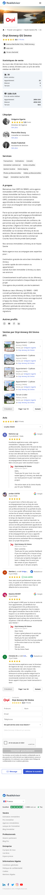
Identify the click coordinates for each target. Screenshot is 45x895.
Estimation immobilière (11, 817)
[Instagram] (4, 323)
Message (13, 771)
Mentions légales (9, 874)
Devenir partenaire (9, 838)
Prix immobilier (8, 820)
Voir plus (14, 127)
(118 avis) (21, 39)
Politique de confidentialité (12, 868)
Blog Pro (6, 841)
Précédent (8, 409)
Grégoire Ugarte (30, 348)
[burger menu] (40, 3)
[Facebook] (14, 323)
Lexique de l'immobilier (11, 826)
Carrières (6, 853)
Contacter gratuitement (22, 750)
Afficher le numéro (34, 771)
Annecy (42, 30)
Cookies (5, 871)
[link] (22, 460)
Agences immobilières (11, 823)
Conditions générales (10, 865)
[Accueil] (3, 30)
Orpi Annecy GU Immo (26, 350)
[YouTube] (9, 323)
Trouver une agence (14, 30)
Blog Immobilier (8, 829)
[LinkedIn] (19, 323)
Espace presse (8, 856)
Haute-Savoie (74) (30, 30)
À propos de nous (9, 850)
